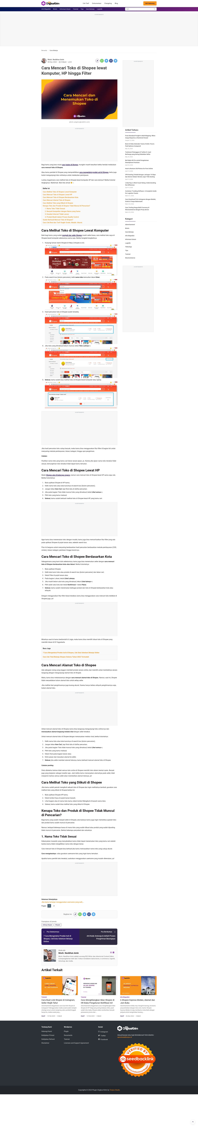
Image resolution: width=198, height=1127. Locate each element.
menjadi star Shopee (72, 235)
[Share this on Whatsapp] (102, 61)
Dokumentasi (96, 3)
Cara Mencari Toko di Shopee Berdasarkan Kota (60, 197)
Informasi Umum (65, 9)
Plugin (66, 1031)
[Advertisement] (99, 30)
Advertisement (130, 224)
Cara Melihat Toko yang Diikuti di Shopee (58, 203)
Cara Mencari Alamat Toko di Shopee (56, 200)
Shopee (57, 925)
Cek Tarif (86, 3)
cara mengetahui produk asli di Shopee (93, 172)
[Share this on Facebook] (111, 61)
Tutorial (75, 9)
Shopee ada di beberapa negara (58, 475)
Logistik (99, 9)
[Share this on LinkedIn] (115, 61)
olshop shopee (47, 925)
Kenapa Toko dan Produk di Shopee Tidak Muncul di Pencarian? (66, 206)
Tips (82, 9)
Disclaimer (45, 1043)
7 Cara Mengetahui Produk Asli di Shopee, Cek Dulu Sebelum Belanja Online (71, 653)
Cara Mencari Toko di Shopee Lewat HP (57, 195)
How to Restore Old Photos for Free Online (139, 168)
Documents (68, 1035)
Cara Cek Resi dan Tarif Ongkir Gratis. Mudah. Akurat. (62, 223)
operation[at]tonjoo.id (124, 1037)
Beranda (44, 50)
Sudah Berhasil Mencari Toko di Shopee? (58, 220)
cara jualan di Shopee (70, 165)
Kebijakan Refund (48, 1039)
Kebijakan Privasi (47, 1035)
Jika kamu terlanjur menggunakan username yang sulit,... (62, 902)
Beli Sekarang (149, 3)
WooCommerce (130, 258)
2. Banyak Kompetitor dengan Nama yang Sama (62, 211)
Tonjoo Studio (115, 1090)
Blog (116, 3)
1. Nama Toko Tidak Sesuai (55, 209)
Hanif (43, 1016)
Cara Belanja (90, 9)
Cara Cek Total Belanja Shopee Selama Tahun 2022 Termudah (66, 657)
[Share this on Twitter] (106, 61)
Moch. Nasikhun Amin (56, 60)
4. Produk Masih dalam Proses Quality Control (62, 217)
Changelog (108, 3)
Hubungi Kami (46, 1031)
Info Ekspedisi (46, 9)
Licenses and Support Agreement (76, 1043)
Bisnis (55, 9)
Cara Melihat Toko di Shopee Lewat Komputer (60, 192)
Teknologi (128, 247)
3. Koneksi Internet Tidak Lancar (57, 214)
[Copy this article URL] (97, 61)
